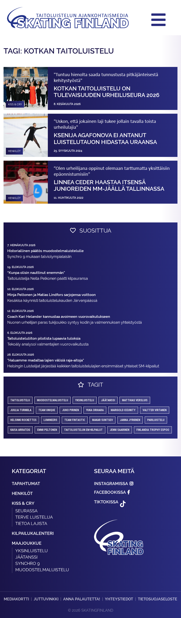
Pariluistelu (156, 420)
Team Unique (46, 410)
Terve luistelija (34, 517)
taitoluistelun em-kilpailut (83, 429)
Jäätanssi (108, 400)
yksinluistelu (84, 400)
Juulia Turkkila (20, 410)
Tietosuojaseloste (157, 599)
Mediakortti (16, 599)
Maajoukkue (26, 543)
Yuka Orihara (95, 410)
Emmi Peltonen (47, 429)
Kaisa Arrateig (20, 429)
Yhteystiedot (119, 599)
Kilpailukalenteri (33, 533)
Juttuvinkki (46, 599)
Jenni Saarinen (119, 429)
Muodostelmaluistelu (52, 400)
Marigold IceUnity (123, 410)
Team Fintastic (74, 420)
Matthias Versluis (135, 400)
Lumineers (50, 420)
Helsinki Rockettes (23, 420)
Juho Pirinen (70, 410)
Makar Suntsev (102, 420)
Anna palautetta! (81, 599)
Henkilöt (22, 493)
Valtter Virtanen (155, 410)
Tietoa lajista (31, 523)
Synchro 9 (27, 563)
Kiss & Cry (23, 503)
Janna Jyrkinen (130, 420)
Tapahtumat (26, 483)
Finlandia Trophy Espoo (152, 429)
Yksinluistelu (31, 550)
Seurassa (26, 510)
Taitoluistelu (20, 400)
